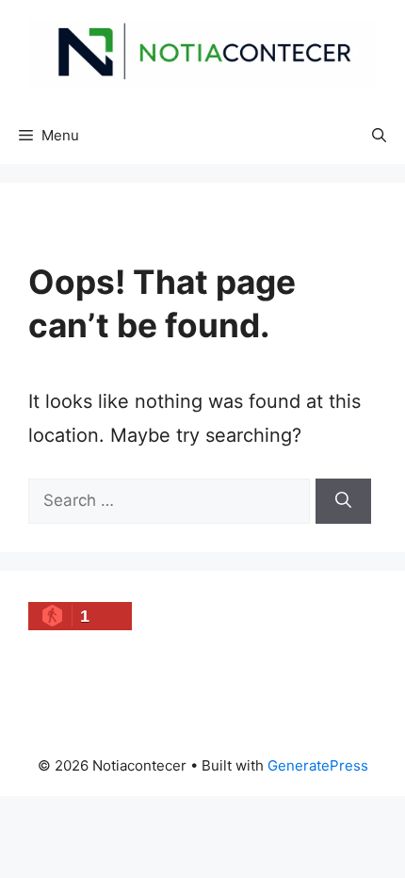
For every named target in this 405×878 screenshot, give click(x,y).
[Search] (343, 501)
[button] (379, 135)
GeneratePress (317, 765)
